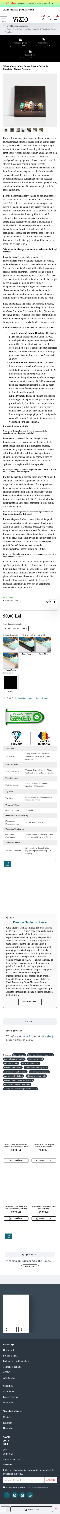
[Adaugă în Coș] (6, 1329)
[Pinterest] (22, 1495)
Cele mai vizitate (34, 1288)
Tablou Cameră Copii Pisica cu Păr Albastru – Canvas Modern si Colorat (16, 1145)
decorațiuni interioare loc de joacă (18, 1080)
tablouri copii (19, 1055)
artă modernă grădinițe (13, 1076)
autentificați (27, 1036)
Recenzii (30, 1022)
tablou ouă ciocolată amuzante (17, 1084)
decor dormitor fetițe (12, 1067)
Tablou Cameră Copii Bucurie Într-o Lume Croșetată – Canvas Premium (16, 1207)
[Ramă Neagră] (27, 645)
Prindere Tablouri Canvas (30, 922)
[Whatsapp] (25, 717)
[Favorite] (14, 1329)
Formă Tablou (8, 673)
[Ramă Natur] (10, 661)
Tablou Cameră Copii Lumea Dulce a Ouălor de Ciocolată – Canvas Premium (16, 1322)
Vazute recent (12, 1288)
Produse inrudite (13, 1111)
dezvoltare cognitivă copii (15, 1072)
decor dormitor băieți (30, 1063)
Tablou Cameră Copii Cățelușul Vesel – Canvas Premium (44, 1207)
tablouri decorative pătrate (36, 1067)
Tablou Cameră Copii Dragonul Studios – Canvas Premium (44, 1145)
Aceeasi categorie (14, 1173)
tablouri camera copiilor (14, 1059)
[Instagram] (15, 1495)
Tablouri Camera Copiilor (19, 26)
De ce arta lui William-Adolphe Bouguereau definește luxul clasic (30, 1260)
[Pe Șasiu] (10, 645)
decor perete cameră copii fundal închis (20, 1089)
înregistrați (48, 1036)
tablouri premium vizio (36, 1076)
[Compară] (21, 1329)
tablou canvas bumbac (39, 1072)
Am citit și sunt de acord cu (27, 1487)
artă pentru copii (11, 1063)
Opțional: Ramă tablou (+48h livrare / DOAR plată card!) (24, 635)
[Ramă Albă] (43, 645)
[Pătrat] (10, 682)
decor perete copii (35, 1059)
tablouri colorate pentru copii (40, 1055)
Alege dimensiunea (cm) (12, 624)
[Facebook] (7, 1495)
